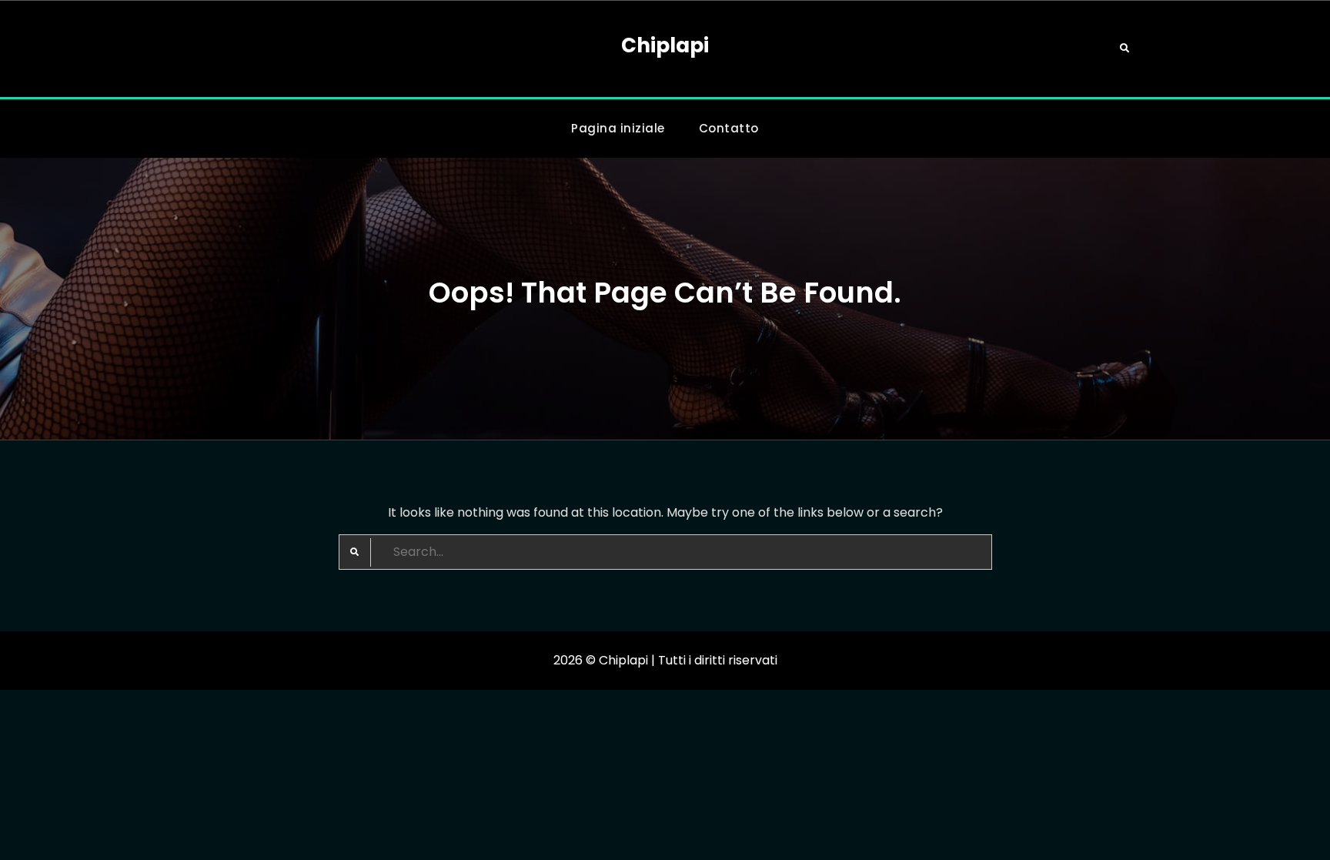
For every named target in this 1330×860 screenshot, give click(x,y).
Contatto (729, 128)
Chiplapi (665, 45)
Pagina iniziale (618, 128)
